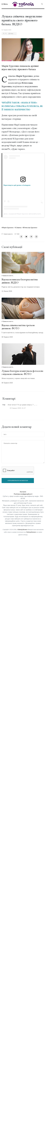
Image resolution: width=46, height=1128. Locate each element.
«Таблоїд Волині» (22, 529)
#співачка (18, 227)
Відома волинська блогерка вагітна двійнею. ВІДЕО (20, 281)
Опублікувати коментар (17, 480)
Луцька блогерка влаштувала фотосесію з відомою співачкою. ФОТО (22, 372)
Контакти (23, 492)
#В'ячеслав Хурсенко (29, 227)
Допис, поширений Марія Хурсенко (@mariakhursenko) (22, 214)
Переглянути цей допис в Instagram (16, 185)
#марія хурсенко (8, 227)
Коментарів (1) (8, 234)
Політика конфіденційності (23, 494)
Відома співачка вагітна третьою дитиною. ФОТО (18, 326)
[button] (5, 4)
